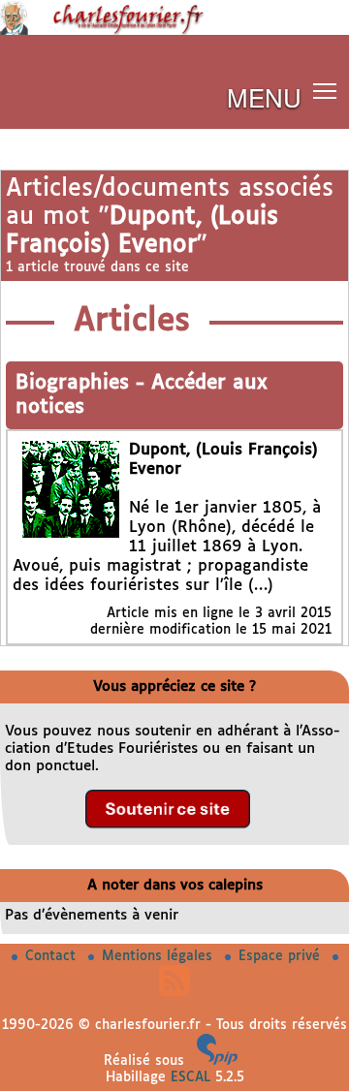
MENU (264, 96)
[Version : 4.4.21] (217, 1061)
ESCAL (190, 1077)
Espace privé (281, 956)
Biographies (76, 383)
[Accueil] (174, 31)
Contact (52, 956)
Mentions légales (159, 956)
